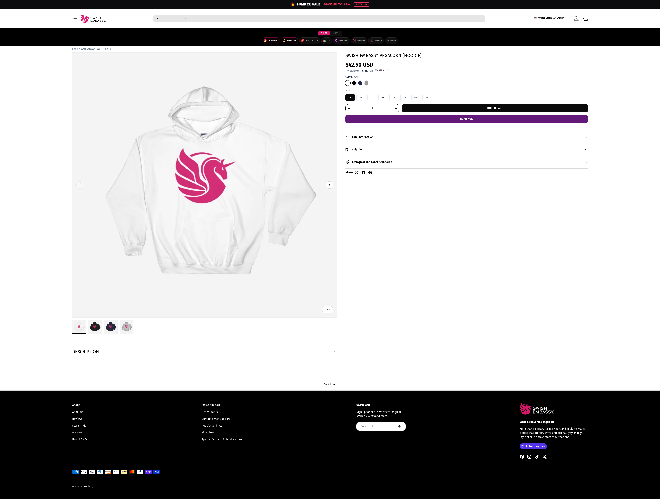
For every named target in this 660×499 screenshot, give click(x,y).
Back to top (330, 384)
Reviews (77, 418)
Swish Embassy (86, 486)
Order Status (210, 412)
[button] (586, 18)
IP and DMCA (80, 439)
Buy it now (466, 118)
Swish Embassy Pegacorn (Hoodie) (97, 49)
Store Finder (79, 425)
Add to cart (495, 108)
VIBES (324, 33)
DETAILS (361, 4)
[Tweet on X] (356, 172)
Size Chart (208, 432)
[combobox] (319, 18)
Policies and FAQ (212, 425)
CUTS (336, 33)
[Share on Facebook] (363, 172)
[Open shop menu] (75, 20)
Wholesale (78, 432)
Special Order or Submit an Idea (222, 439)
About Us (77, 412)
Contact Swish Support (216, 418)
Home (75, 49)
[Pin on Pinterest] (370, 172)
